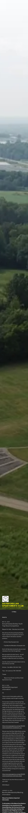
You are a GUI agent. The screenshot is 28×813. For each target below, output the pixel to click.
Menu (14, 611)
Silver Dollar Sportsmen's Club (13, 605)
